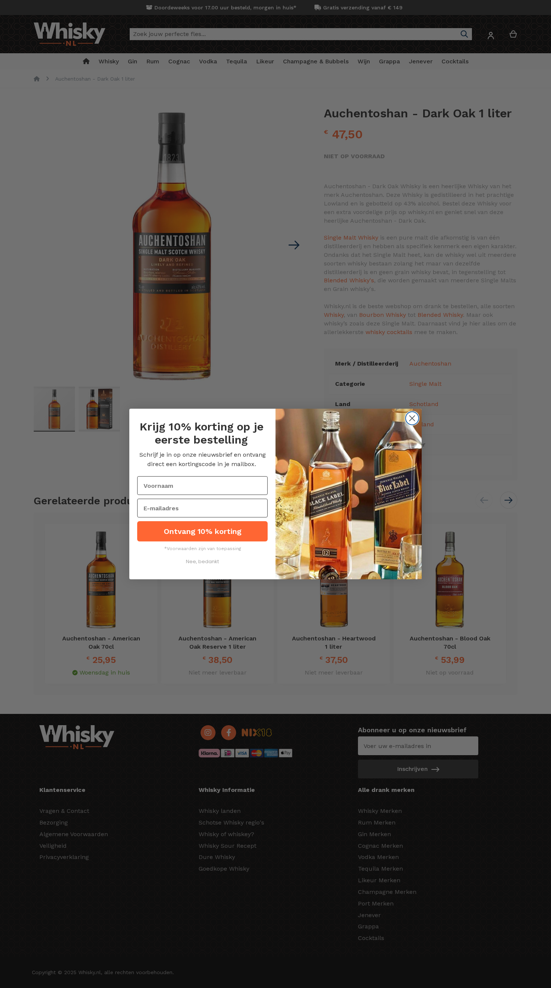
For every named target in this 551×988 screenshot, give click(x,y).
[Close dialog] (412, 418)
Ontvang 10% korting (202, 531)
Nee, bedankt (202, 561)
